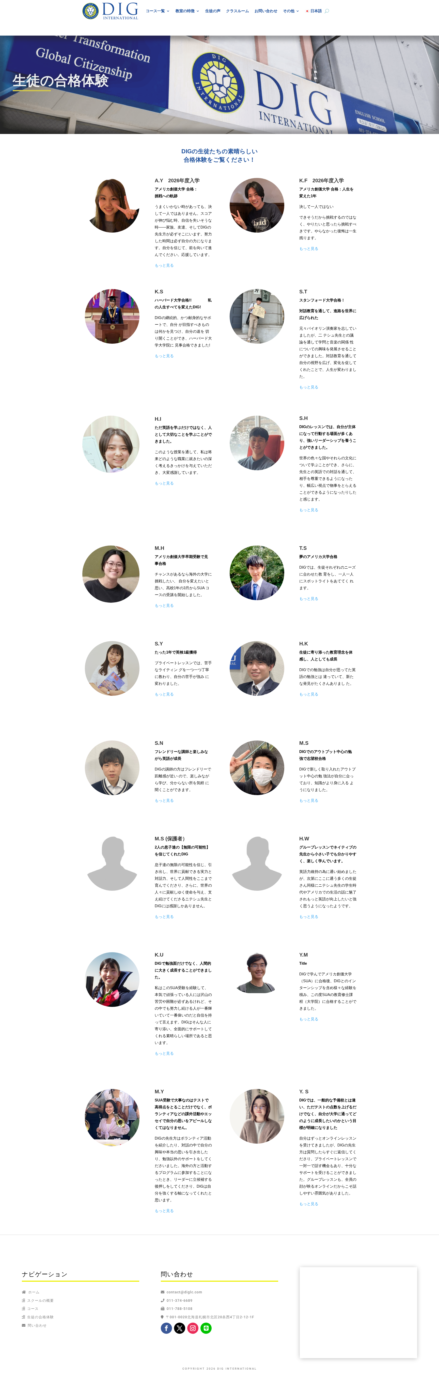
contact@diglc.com (184, 1292)
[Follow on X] (179, 1328)
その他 (288, 11)
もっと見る (164, 265)
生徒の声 (213, 11)
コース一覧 (155, 11)
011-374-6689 (179, 1300)
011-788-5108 (179, 1309)
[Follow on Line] (206, 1328)
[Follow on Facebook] (166, 1328)
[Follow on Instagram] (192, 1328)
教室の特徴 (185, 11)
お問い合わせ (266, 11)
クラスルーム (237, 11)
